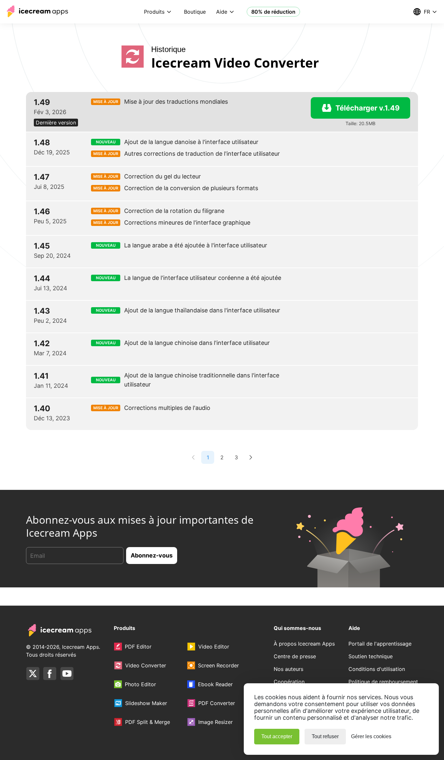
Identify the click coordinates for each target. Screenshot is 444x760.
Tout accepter (276, 736)
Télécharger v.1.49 (367, 108)
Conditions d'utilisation (376, 669)
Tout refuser (325, 736)
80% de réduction (273, 11)
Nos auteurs (288, 669)
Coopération (289, 681)
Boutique (195, 11)
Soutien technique (370, 656)
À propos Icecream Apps (304, 643)
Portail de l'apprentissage (379, 643)
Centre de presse (295, 656)
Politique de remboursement (383, 681)
